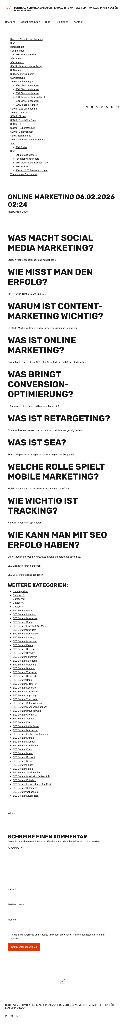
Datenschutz (17, 47)
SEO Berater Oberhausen (26, 745)
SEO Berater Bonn (22, 680)
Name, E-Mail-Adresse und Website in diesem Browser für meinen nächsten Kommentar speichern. (57, 936)
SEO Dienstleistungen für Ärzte (32, 162)
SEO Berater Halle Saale (26, 726)
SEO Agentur (17, 70)
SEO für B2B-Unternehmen (24, 108)
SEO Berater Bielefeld (24, 676)
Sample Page (17, 50)
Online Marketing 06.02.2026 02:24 (61, 201)
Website (12, 919)
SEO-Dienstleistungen (27, 101)
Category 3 (19, 603)
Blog (12, 43)
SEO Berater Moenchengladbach (30, 707)
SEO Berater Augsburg (24, 695)
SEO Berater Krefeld (23, 738)
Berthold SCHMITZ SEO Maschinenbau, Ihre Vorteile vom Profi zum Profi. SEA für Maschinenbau (66, 9)
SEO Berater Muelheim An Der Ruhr (31, 776)
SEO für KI (15, 124)
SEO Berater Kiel (21, 722)
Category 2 (19, 599)
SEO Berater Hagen (23, 765)
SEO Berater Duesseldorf (26, 633)
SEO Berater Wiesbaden (25, 699)
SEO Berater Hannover (25, 657)
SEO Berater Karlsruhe (24, 688)
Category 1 (19, 595)
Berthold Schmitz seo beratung (26, 39)
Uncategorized (20, 591)
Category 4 (19, 606)
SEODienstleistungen (27, 105)
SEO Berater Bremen (24, 649)
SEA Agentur (17, 58)
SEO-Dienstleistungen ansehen (24, 566)
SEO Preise (21, 147)
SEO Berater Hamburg (24, 614)
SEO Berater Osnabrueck (26, 792)
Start (13, 143)
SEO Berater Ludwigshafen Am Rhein (32, 784)
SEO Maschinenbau (20, 135)
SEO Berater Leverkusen (26, 796)
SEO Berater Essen (23, 645)
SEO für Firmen (18, 116)
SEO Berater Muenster (24, 684)
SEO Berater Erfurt (22, 749)
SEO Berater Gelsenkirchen (27, 703)
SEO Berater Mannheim (25, 691)
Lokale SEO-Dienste (26, 155)
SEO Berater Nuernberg (25, 661)
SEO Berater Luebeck (24, 741)
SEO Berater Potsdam (24, 780)
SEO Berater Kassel (23, 761)
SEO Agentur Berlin (26, 54)
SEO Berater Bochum (24, 668)
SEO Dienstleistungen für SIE (31, 97)
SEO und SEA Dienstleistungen (32, 170)
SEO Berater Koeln (22, 622)
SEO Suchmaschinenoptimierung (27, 139)
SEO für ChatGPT (19, 112)
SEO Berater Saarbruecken (27, 772)
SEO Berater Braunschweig (27, 711)
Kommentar (15, 848)
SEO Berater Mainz (23, 753)
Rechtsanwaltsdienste (27, 159)
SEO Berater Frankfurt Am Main (29, 626)
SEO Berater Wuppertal (25, 672)
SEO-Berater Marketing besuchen (25, 575)
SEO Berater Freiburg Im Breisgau (30, 734)
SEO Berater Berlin (22, 610)
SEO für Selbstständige (22, 128)
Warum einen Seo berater (23, 174)
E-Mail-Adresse (17, 904)
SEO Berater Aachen (23, 718)
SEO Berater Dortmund (25, 641)
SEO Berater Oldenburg (25, 788)
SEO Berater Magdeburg (25, 730)
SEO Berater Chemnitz (24, 714)
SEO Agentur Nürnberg (22, 74)
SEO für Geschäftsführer (23, 120)
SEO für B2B (22, 166)
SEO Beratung (17, 78)
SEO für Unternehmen (21, 132)
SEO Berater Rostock (24, 757)
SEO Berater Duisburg (24, 664)
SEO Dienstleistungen (21, 81)
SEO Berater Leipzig (23, 637)
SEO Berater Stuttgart (24, 630)
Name (12, 889)
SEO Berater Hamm (23, 769)
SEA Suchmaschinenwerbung (25, 66)
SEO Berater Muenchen (25, 618)
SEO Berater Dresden (24, 653)
